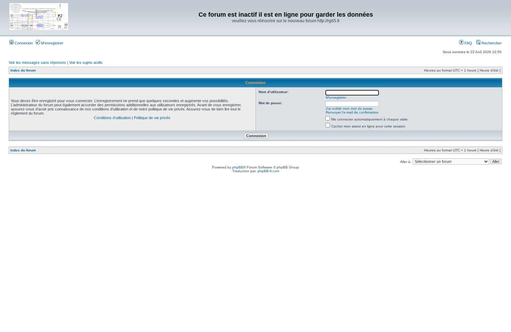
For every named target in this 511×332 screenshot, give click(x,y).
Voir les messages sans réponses (37, 62)
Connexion (23, 43)
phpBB (237, 167)
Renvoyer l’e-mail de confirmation (352, 112)
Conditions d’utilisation (112, 118)
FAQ (467, 43)
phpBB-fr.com (268, 171)
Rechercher (491, 43)
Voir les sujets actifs (86, 62)
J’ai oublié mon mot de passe (349, 108)
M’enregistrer (51, 43)
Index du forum (23, 70)
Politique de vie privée (152, 118)
